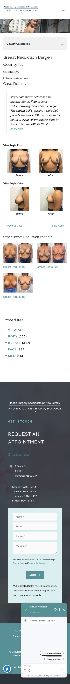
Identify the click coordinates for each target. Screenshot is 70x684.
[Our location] (65, 679)
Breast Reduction (14, 266)
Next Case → (59, 225)
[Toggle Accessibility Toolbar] (7, 669)
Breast (14, 343)
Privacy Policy (18, 563)
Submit (35, 574)
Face (12, 349)
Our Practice (21, 631)
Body (13, 336)
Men (12, 356)
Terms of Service (35, 563)
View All (16, 330)
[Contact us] (56, 679)
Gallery (17, 636)
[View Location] (11, 466)
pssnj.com (16, 128)
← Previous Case (12, 225)
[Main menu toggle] (63, 9)
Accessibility (17, 667)
